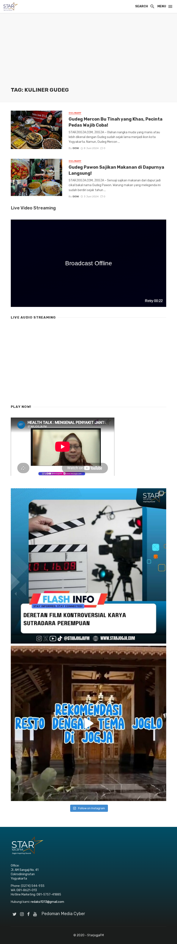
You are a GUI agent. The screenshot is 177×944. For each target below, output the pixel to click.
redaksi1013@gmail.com (47, 902)
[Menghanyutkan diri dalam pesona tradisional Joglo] (88, 723)
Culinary (75, 113)
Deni (76, 148)
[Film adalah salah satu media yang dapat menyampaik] (88, 566)
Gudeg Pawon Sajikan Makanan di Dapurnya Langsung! (116, 170)
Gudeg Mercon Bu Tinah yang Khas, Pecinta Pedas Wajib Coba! (116, 122)
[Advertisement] (88, 54)
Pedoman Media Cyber (63, 913)
